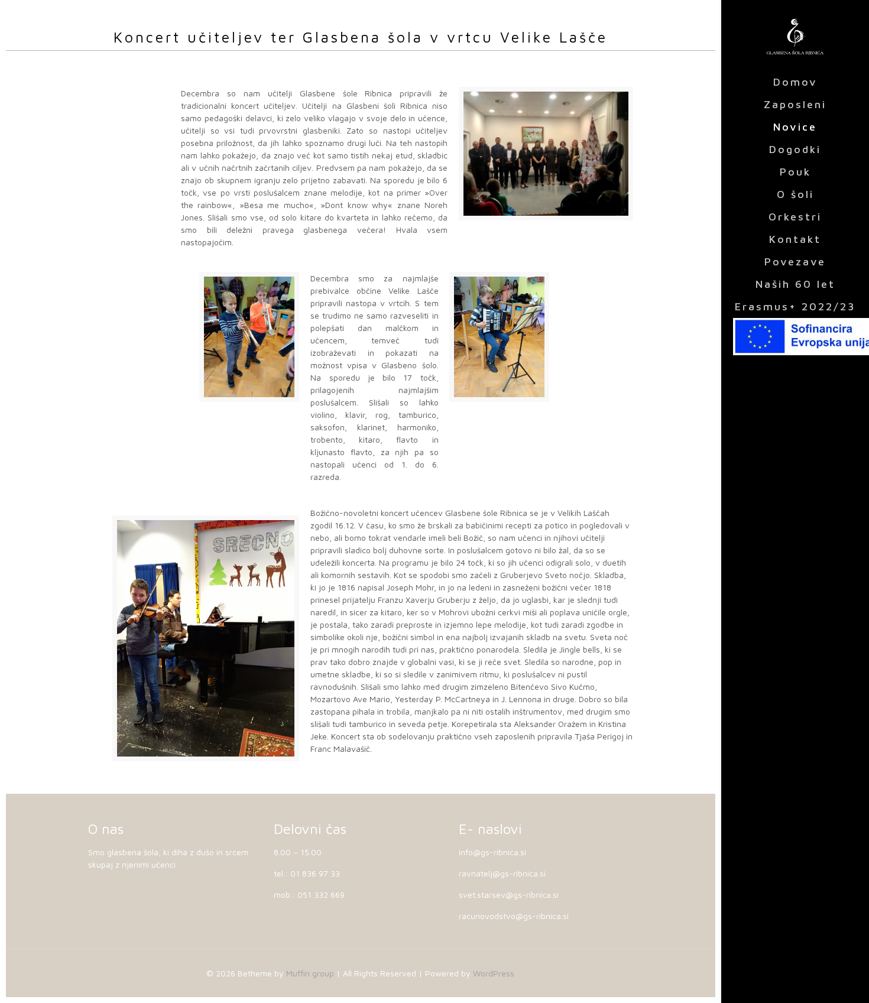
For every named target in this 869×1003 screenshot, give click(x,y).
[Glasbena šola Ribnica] (795, 35)
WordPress (493, 973)
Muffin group (310, 973)
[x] (795, 336)
